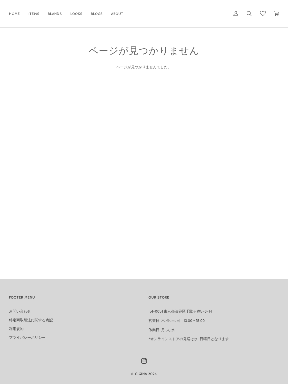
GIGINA (141, 374)
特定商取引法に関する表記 (31, 320)
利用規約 (16, 328)
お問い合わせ (20, 311)
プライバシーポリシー (27, 337)
